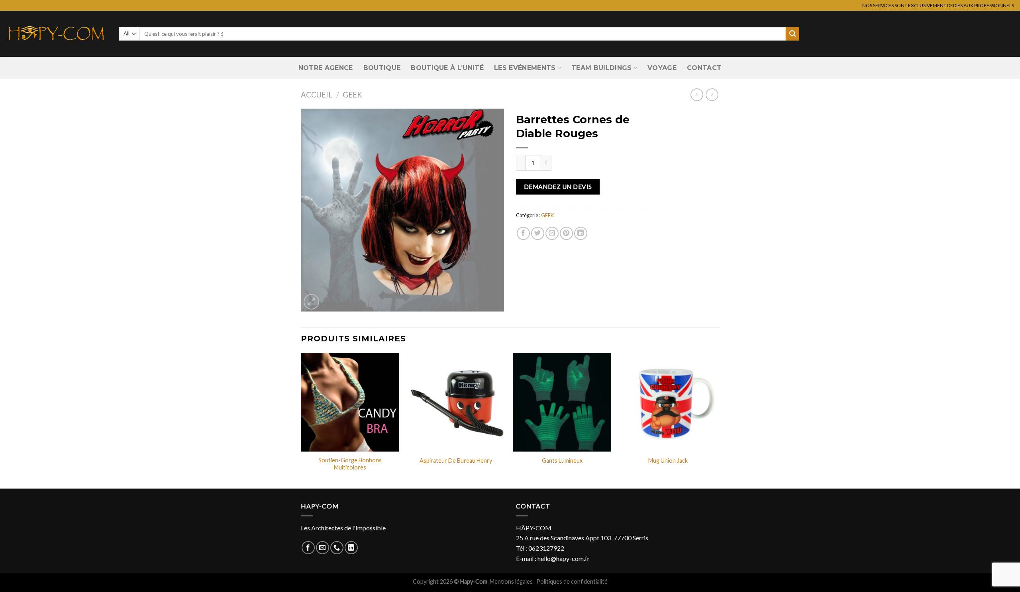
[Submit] (792, 34)
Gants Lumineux (562, 460)
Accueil (316, 94)
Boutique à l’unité (447, 68)
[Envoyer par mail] (552, 233)
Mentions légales (512, 581)
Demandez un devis (558, 186)
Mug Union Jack (668, 460)
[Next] (717, 420)
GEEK (352, 94)
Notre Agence (325, 68)
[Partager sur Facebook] (523, 233)
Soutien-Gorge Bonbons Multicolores (350, 464)
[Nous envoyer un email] (322, 547)
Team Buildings (601, 68)
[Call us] (336, 547)
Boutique (382, 68)
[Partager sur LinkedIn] (580, 233)
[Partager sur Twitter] (537, 233)
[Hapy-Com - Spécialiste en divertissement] (56, 33)
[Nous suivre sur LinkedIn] (351, 547)
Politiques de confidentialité (572, 581)
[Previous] (301, 420)
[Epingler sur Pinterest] (566, 233)
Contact (704, 68)
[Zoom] (311, 302)
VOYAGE (662, 68)
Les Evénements (524, 68)
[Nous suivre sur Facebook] (308, 547)
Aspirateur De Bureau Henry (456, 460)
